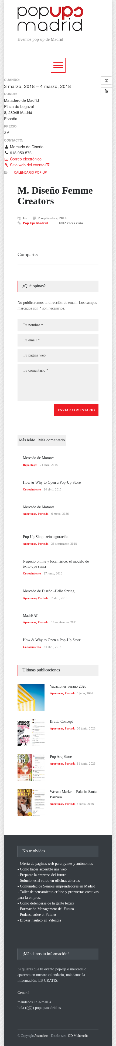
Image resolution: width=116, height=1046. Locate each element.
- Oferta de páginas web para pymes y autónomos (55, 864)
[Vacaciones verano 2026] (31, 697)
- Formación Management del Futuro (46, 909)
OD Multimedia (78, 1036)
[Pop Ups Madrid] (50, 26)
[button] (106, 91)
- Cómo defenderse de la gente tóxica (46, 903)
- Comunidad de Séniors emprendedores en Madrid (56, 886)
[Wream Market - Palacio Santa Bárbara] (31, 802)
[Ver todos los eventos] (106, 80)
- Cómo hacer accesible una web (42, 869)
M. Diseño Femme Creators (55, 196)
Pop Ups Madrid (35, 223)
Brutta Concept (61, 721)
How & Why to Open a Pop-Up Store (52, 482)
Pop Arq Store (61, 757)
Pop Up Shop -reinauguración (46, 537)
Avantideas (41, 1036)
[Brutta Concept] (31, 732)
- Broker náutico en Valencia (39, 920)
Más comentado (51, 440)
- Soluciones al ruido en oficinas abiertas (49, 881)
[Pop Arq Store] (31, 767)
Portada (43, 513)
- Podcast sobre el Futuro (37, 915)
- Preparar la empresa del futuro (42, 875)
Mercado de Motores (38, 458)
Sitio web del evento (27, 164)
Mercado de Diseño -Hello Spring (48, 591)
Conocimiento (32, 489)
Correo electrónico (25, 159)
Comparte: (28, 254)
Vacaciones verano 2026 (68, 686)
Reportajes (30, 464)
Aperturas (29, 513)
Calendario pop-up (30, 172)
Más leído (27, 440)
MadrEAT (30, 616)
